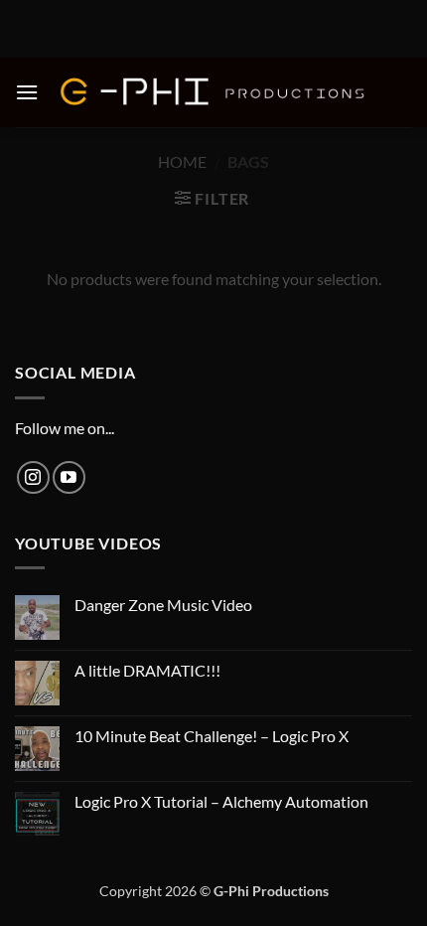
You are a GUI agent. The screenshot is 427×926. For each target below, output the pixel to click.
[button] (27, 92)
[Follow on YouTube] (69, 477)
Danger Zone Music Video (163, 604)
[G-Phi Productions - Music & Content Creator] (213, 93)
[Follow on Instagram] (33, 477)
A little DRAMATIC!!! (147, 670)
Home (182, 161)
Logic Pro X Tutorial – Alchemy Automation (221, 801)
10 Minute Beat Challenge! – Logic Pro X (211, 735)
